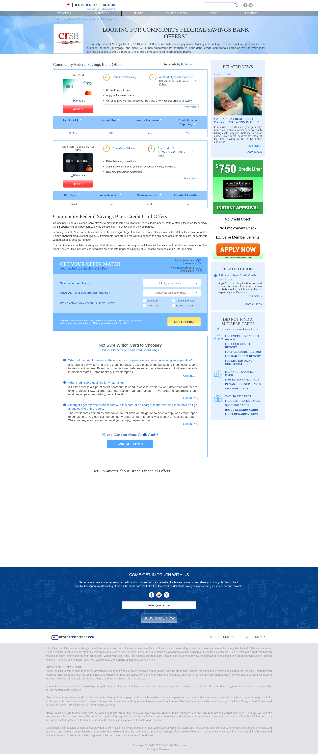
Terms (244, 637)
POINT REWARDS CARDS (241, 414)
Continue (189, 375)
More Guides (253, 304)
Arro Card (78, 75)
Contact (229, 637)
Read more (253, 145)
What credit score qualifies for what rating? (96, 382)
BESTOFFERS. (76, 637)
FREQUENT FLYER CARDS (242, 400)
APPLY (78, 109)
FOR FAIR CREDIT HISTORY (243, 351)
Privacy (259, 637)
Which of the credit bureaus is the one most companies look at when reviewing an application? (130, 360)
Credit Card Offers (64, 19)
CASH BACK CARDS (238, 396)
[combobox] (184, 64)
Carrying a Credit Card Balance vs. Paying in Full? (236, 120)
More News (254, 152)
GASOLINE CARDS (237, 405)
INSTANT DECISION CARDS (243, 384)
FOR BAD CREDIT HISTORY (243, 356)
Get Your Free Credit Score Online (173, 82)
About (214, 637)
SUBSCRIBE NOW (159, 618)
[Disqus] (130, 519)
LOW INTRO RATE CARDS (242, 379)
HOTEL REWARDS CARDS (242, 409)
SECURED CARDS (236, 388)
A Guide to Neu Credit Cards (237, 275)
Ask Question (130, 444)
